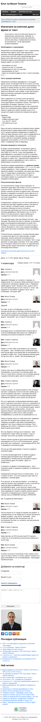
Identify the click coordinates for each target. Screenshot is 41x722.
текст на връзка (30, 167)
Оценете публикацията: (9, 583)
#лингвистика (25, 251)
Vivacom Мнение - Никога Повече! (14, 647)
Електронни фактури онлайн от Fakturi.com (17, 700)
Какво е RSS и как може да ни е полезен (16, 691)
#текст (32, 251)
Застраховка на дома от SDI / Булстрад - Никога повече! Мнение (19, 652)
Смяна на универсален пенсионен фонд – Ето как (20, 696)
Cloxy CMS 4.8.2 (23, 719)
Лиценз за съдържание (29, 717)
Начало (5, 11)
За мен (13, 11)
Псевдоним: (5, 571)
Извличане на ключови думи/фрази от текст (17, 689)
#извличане (5, 251)
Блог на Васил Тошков (13, 3)
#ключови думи (15, 251)
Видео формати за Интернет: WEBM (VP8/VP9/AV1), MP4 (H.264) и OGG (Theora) (20, 671)
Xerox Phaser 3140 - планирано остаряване (17, 679)
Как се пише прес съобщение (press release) (17, 677)
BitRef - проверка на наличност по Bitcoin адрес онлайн (19, 703)
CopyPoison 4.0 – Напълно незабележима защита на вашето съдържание (20, 656)
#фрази (3, 253)
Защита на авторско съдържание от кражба (17, 698)
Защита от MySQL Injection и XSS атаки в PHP (18, 695)
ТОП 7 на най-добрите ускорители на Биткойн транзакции (18, 644)
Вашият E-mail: (6, 577)
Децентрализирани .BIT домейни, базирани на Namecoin (18, 686)
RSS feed (36, 14)
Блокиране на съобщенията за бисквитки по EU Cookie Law (19, 660)
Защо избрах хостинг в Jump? (12, 649)
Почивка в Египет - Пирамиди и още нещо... (17, 693)
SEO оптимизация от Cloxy (12, 14)
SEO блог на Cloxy (25, 11)
